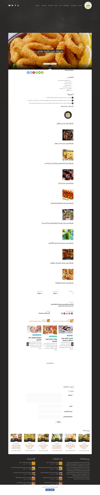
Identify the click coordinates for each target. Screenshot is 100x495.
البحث (60, 5)
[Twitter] (31, 72)
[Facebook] (28, 72)
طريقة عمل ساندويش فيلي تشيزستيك (22, 472)
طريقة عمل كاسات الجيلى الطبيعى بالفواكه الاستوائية (16, 447)
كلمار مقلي (61, 306)
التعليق (70, 395)
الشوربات (84, 443)
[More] (42, 72)
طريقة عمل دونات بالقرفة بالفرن (24, 482)
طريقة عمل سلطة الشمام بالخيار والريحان (29, 447)
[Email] (39, 72)
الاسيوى (65, 304)
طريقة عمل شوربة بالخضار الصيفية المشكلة (84, 447)
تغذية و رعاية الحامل (67, 336)
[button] (28, 344)
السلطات (29, 443)
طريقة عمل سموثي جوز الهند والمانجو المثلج (70, 447)
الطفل (38, 337)
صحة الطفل (34, 337)
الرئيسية (80, 5)
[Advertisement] (50, 22)
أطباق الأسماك (54, 304)
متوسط (60, 304)
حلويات (44, 443)
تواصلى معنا (50, 489)
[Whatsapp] (36, 72)
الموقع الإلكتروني (67, 416)
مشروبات (69, 443)
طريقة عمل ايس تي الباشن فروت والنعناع (43, 447)
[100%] (84, 441)
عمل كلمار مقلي (69, 306)
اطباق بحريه (70, 304)
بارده (72, 443)
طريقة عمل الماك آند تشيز (25, 462)
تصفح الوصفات (66, 5)
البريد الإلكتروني (68, 411)
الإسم (70, 406)
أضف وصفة (50, 5)
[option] (64, 339)
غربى (42, 443)
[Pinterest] (33, 72)
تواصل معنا (44, 5)
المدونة (55, 5)
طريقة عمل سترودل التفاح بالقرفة (23, 477)
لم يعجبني (46, 63)
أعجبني (53, 63)
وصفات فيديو (74, 5)
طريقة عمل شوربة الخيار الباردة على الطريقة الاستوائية (56, 447)
